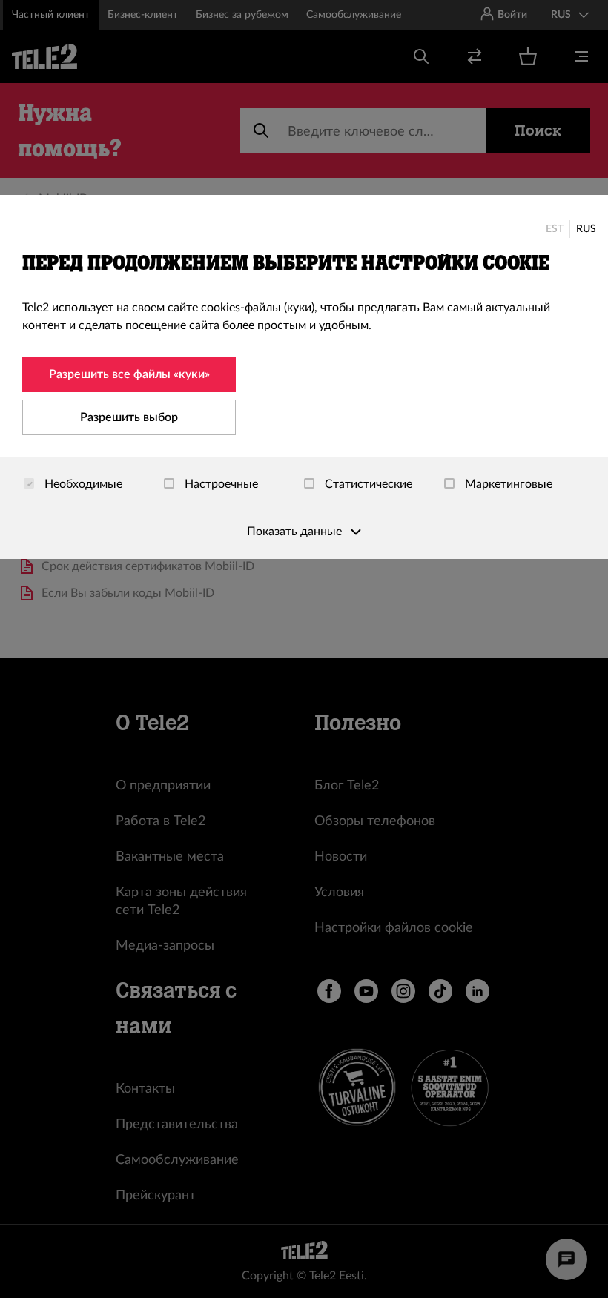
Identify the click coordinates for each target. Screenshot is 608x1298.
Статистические (367, 484)
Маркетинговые (507, 484)
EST (555, 229)
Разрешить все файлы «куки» (129, 374)
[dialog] (304, 377)
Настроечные (220, 484)
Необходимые (82, 484)
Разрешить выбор (129, 417)
